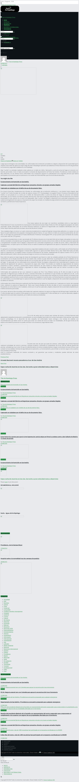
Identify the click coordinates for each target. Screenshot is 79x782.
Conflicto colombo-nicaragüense (13, 611)
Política (6, 652)
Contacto (6, 613)
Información (7, 637)
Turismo (6, 666)
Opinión (6, 651)
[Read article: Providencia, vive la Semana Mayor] (39, 539)
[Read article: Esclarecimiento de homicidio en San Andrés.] (39, 385)
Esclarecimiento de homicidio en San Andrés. (15, 182)
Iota (5, 642)
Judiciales (7, 48)
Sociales (6, 662)
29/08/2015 (4, 562)
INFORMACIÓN (7, 23)
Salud (5, 659)
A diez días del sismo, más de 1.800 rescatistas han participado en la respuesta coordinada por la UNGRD (34, 735)
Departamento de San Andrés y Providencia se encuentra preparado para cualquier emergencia (30, 702)
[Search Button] (14, 48)
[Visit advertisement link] (16, 593)
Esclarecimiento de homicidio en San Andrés (15, 463)
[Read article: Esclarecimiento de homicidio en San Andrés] (39, 451)
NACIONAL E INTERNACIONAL (11, 27)
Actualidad (7, 599)
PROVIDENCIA (7, 29)
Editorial (6, 625)
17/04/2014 (4, 548)
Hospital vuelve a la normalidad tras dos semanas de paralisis (20, 558)
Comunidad (7, 610)
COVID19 (6, 615)
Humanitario (7, 635)
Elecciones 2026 (8, 628)
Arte (5, 601)
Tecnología (7, 664)
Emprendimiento (8, 630)
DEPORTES (6, 22)
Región (6, 656)
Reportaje (6, 657)
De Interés (7, 620)
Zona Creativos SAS (49, 752)
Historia (6, 633)
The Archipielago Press (15, 61)
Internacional (7, 639)
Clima (5, 606)
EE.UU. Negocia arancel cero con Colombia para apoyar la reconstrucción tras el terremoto (29, 692)
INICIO (5, 20)
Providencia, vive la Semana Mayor (11, 545)
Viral (5, 671)
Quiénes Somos (8, 749)
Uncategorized (8, 668)
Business (6, 603)
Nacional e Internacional (11, 649)
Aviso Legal (7, 741)
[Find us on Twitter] (1, 3)
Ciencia (6, 604)
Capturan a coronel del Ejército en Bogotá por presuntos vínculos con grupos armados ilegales (31, 185)
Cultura (6, 618)
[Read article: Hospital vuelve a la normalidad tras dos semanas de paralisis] (39, 552)
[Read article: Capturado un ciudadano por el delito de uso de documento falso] (39, 408)
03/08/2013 (4, 63)
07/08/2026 (4, 417)
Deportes (6, 622)
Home (2, 48)
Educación (6, 627)
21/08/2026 (4, 394)
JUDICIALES (7, 33)
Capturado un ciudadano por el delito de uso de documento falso (21, 188)
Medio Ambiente (8, 645)
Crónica (6, 616)
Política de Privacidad (10, 748)
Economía (6, 623)
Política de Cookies (9, 746)
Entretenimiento (8, 632)
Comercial (6, 608)
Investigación (7, 640)
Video (5, 669)
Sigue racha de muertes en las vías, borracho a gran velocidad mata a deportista (29, 479)
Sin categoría (7, 661)
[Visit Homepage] (8, 5)
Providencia (7, 654)
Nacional (6, 647)
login (6, 482)
